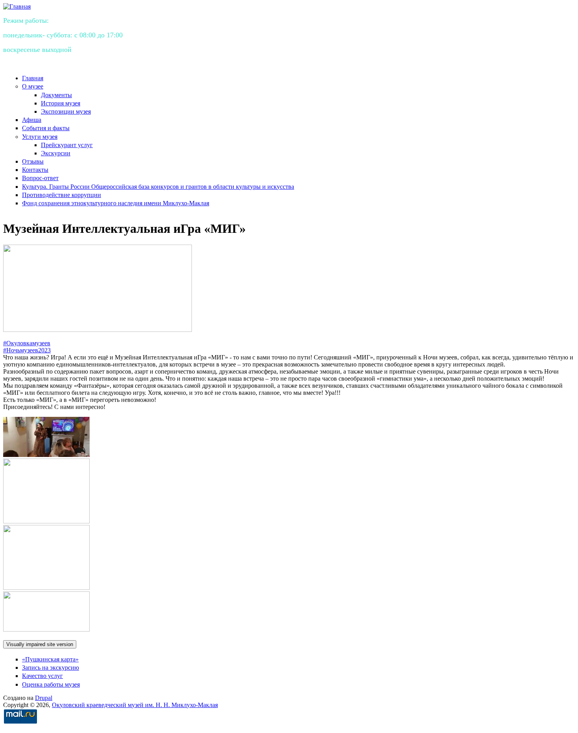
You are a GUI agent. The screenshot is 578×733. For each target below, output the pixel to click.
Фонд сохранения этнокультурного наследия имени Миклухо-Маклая (115, 203)
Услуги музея (39, 136)
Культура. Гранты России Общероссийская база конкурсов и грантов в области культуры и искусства (158, 186)
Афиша (31, 119)
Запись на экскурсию (50, 667)
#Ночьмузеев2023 (27, 350)
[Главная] (17, 6)
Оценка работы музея (51, 684)
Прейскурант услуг (67, 145)
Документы (56, 95)
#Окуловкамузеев (26, 343)
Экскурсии (55, 153)
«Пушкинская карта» (50, 659)
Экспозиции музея (66, 111)
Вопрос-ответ (40, 178)
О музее (32, 86)
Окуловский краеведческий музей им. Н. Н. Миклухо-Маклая (135, 705)
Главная (32, 78)
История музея (60, 103)
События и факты (46, 128)
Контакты (35, 169)
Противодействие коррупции (61, 195)
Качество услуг (42, 675)
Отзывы (33, 161)
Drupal (43, 697)
